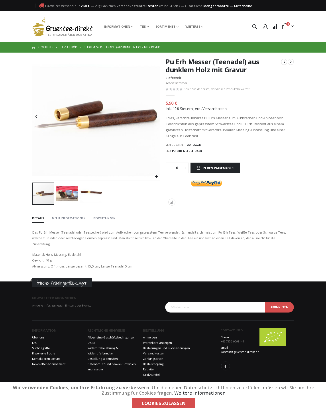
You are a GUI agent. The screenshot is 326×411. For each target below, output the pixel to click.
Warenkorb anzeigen (157, 343)
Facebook (225, 366)
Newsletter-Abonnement (48, 364)
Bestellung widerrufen (103, 359)
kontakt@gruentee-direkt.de (240, 352)
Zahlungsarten (153, 359)
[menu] (154, 26)
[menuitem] (119, 26)
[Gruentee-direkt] (62, 26)
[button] (156, 177)
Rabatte (148, 369)
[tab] (38, 218)
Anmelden (150, 337)
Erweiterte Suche (43, 353)
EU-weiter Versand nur (67, 6)
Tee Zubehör (68, 47)
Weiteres (47, 47)
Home (33, 47)
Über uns (38, 337)
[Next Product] (291, 62)
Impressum (95, 369)
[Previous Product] (284, 62)
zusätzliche (207, 6)
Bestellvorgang (153, 364)
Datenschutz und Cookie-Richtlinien (112, 364)
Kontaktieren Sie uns (46, 359)
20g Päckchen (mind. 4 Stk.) (137, 6)
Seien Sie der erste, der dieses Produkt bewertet (216, 89)
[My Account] (265, 26)
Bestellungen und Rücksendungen (166, 348)
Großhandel (151, 375)
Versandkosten (214, 108)
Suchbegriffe (41, 348)
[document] (163, 396)
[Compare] (275, 26)
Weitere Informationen (200, 393)
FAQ (34, 343)
